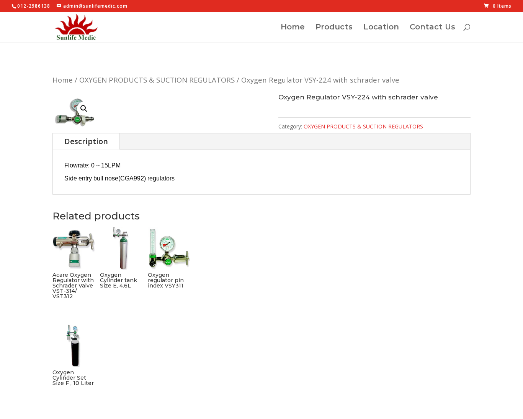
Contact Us (432, 27)
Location (381, 27)
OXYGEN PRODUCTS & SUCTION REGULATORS (157, 79)
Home (293, 27)
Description (86, 141)
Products (334, 27)
